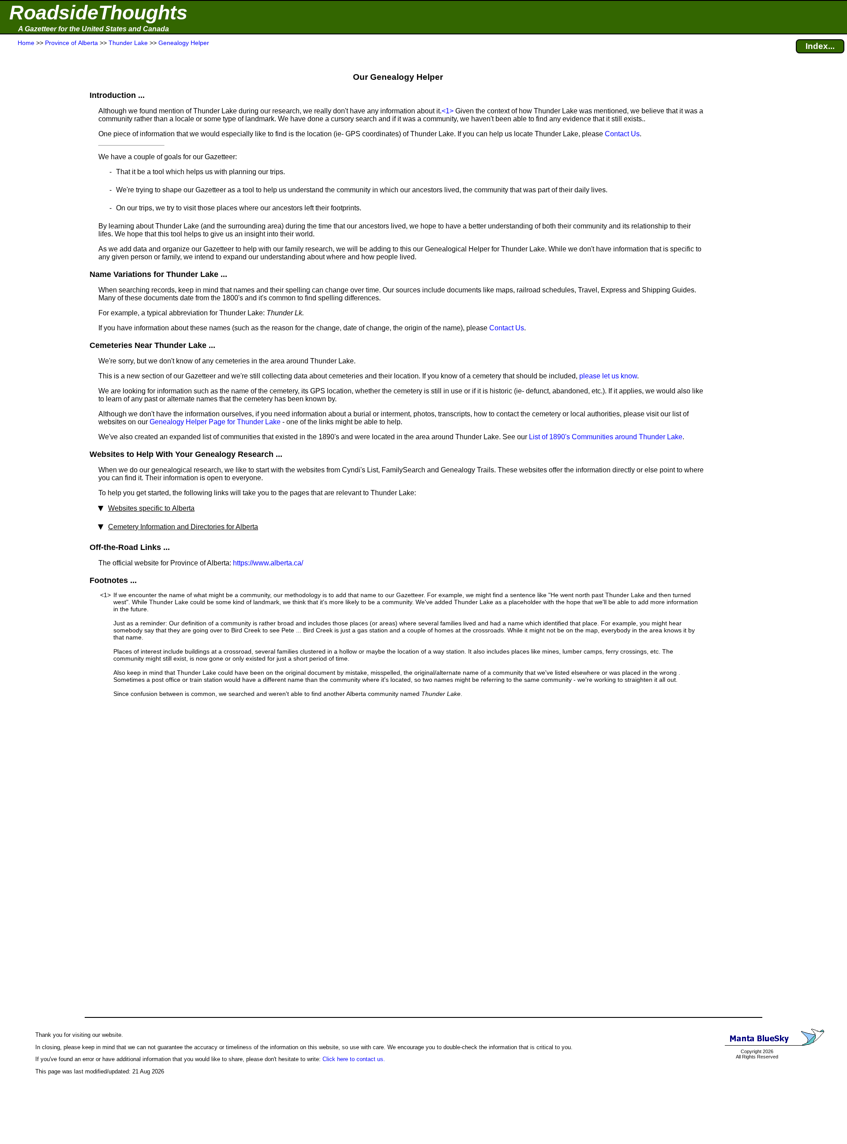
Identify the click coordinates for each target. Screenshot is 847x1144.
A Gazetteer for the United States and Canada (93, 29)
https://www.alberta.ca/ (268, 563)
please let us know (608, 376)
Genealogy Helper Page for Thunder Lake (215, 422)
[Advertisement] (39, 221)
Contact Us (622, 134)
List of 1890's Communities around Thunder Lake (605, 437)
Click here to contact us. (353, 1059)
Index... (820, 46)
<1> (447, 111)
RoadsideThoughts (98, 12)
